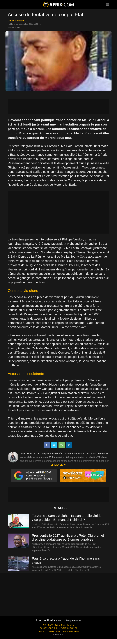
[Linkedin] (69, 445)
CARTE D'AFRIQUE (51, 625)
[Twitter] (54, 445)
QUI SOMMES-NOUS (48, 628)
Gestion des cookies (70, 631)
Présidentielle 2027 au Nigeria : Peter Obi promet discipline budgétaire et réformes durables (68, 537)
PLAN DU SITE (67, 625)
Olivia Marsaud (16, 20)
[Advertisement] (58, 106)
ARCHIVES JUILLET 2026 (49, 631)
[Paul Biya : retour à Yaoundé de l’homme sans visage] (18, 564)
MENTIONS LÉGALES (68, 628)
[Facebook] (47, 445)
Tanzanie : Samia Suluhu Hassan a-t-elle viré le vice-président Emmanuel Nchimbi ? (66, 518)
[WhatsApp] (61, 445)
